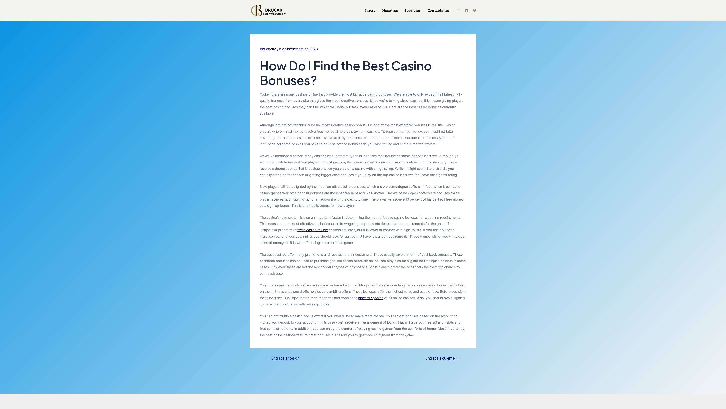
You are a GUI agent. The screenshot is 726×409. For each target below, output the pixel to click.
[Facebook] (466, 10)
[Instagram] (458, 10)
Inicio (370, 10)
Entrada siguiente (442, 358)
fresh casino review (312, 230)
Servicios (413, 10)
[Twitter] (474, 10)
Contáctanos (438, 10)
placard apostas (370, 298)
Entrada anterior (283, 358)
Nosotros (390, 10)
